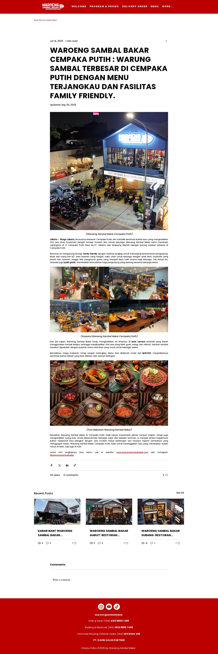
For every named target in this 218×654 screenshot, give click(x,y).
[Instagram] (101, 607)
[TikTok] (117, 607)
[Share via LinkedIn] (67, 465)
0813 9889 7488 (120, 620)
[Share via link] (74, 465)
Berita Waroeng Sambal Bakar (45, 20)
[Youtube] (109, 607)
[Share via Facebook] (51, 465)
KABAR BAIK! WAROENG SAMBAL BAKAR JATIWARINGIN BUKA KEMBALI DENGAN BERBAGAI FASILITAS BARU (57, 533)
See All (180, 492)
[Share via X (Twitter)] (59, 465)
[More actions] (166, 41)
